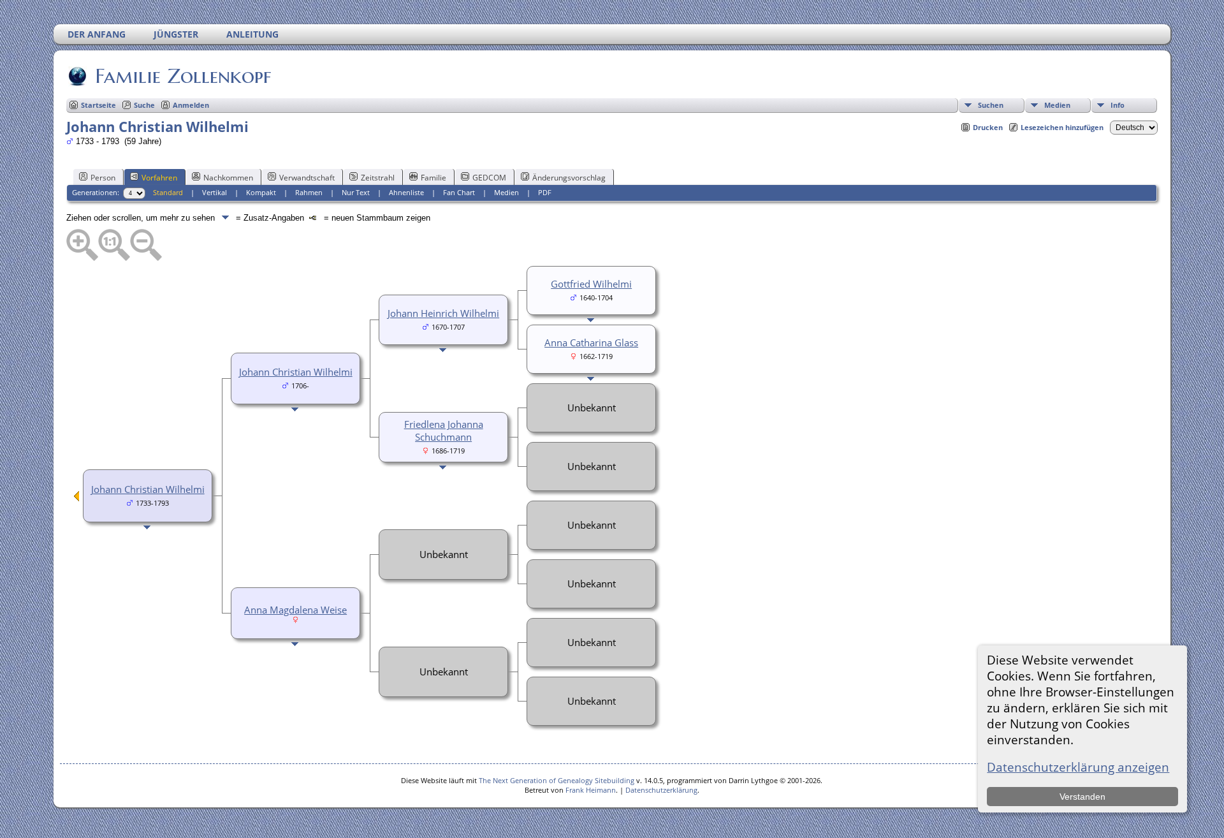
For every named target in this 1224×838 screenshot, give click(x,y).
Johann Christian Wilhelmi (148, 489)
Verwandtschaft (307, 177)
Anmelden (191, 105)
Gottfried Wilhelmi (591, 283)
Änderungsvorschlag (569, 177)
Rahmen (309, 192)
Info (1118, 105)
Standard (168, 192)
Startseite (98, 105)
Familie (433, 177)
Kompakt (261, 192)
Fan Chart (459, 192)
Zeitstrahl (378, 177)
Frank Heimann (590, 790)
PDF (544, 192)
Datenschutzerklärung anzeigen (1078, 767)
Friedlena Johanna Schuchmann (443, 430)
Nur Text (356, 192)
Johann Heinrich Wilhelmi (443, 313)
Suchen (990, 105)
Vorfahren (159, 177)
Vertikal (214, 192)
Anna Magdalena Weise (295, 609)
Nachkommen (228, 177)
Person (103, 177)
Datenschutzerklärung (661, 790)
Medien (1057, 105)
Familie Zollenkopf (183, 76)
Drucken (988, 127)
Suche (144, 105)
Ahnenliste (406, 192)
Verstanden (1082, 796)
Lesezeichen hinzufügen (1062, 127)
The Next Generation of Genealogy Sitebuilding (556, 780)
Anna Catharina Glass (591, 342)
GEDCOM (489, 177)
